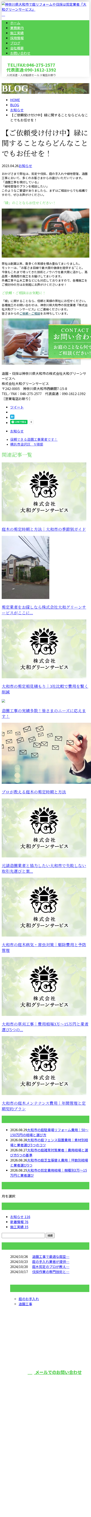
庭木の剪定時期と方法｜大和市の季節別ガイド (44, 529)
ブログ (15, 42)
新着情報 (19, 1221)
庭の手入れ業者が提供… (50, 1261)
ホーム (15, 22)
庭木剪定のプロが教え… (50, 1266)
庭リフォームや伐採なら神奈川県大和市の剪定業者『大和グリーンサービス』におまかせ (45, 1447)
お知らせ (25, 165)
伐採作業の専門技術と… (50, 1271)
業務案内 (17, 27)
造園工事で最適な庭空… (50, 1256)
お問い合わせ (20, 53)
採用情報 (17, 37)
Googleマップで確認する (22, 1472)
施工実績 (17, 32)
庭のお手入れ (29, 1298)
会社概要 (17, 48)
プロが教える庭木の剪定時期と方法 (34, 792)
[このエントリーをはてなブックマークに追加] (12, 417)
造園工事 (25, 1303)
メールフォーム (16, 79)
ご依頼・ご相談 (29, 313)
